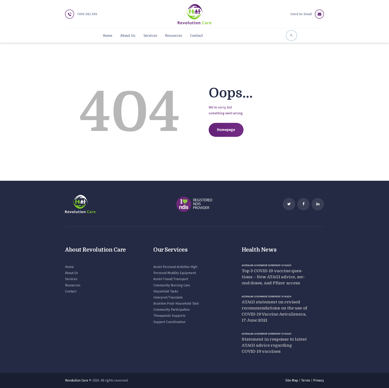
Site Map (291, 380)
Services (71, 279)
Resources (72, 285)
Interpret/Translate (168, 297)
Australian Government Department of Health (266, 265)
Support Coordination (169, 322)
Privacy (318, 380)
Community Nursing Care (171, 285)
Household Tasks (165, 291)
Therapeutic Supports (169, 316)
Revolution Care (76, 380)
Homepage (226, 130)
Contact (70, 291)
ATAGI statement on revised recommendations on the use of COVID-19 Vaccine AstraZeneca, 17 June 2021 (274, 311)
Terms (305, 380)
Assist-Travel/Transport (170, 279)
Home (69, 267)
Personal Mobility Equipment (174, 273)
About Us (71, 273)
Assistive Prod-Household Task (176, 303)
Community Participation (171, 309)
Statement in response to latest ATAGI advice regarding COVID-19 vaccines (274, 345)
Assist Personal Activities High (175, 267)
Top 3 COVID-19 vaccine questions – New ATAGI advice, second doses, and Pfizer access (273, 277)
